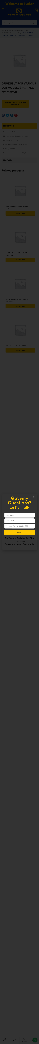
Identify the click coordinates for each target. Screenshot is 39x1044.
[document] (19, 522)
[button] (34, 497)
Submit (19, 532)
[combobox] (8, 526)
